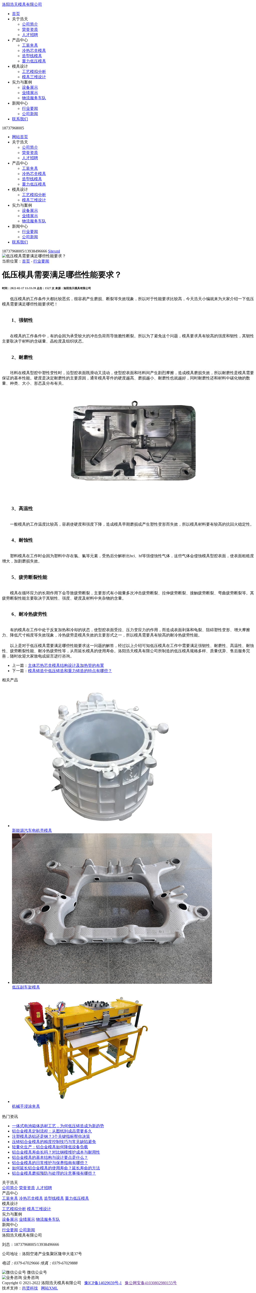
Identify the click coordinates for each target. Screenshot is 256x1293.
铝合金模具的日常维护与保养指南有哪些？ (50, 1163)
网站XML (49, 1288)
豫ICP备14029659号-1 (103, 1283)
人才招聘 (30, 35)
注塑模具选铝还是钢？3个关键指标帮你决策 (51, 1136)
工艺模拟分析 (34, 71)
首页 (16, 14)
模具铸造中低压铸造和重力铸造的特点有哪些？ (70, 671)
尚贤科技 (30, 1288)
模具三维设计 (34, 77)
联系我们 (20, 119)
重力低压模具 (34, 61)
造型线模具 (32, 56)
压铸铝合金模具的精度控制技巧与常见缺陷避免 (54, 1142)
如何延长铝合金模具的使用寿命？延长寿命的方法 (56, 1168)
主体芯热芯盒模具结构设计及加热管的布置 (66, 665)
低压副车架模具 (26, 987)
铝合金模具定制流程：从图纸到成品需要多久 (52, 1131)
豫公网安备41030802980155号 (151, 1283)
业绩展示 (30, 93)
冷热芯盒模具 (34, 50)
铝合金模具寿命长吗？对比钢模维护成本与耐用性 (56, 1152)
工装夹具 (30, 45)
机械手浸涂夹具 (26, 1106)
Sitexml (54, 251)
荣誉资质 (30, 29)
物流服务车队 (34, 98)
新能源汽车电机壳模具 (32, 830)
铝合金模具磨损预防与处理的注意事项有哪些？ (54, 1173)
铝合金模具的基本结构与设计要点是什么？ (50, 1157)
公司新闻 (30, 114)
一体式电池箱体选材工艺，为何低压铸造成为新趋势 (58, 1126)
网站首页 (20, 137)
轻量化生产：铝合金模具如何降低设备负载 (50, 1147)
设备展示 (30, 87)
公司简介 (30, 24)
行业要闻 (30, 108)
